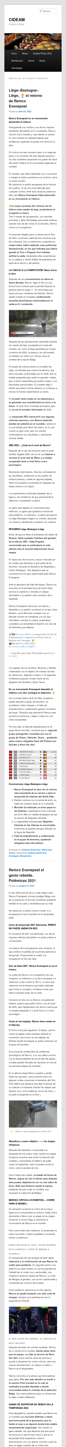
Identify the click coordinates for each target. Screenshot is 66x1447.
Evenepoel (14, 855)
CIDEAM (17, 19)
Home (31, 60)
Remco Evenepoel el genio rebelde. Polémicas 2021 (26, 875)
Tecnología (16, 67)
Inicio (14, 53)
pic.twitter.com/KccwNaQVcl (22, 646)
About (25, 53)
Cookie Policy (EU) (42, 53)
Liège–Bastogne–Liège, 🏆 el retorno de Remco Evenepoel (25, 98)
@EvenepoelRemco (23, 634)
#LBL (27, 643)
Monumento (25, 855)
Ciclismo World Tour (31, 849)
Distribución (17, 60)
